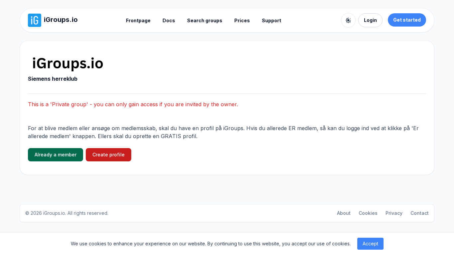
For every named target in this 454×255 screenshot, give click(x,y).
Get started (407, 20)
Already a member (55, 154)
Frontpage (138, 20)
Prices (242, 20)
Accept (370, 243)
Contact (419, 213)
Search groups (204, 20)
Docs (169, 20)
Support (271, 20)
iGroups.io (54, 213)
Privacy (394, 213)
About (344, 213)
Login (370, 20)
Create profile (108, 154)
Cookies (368, 213)
